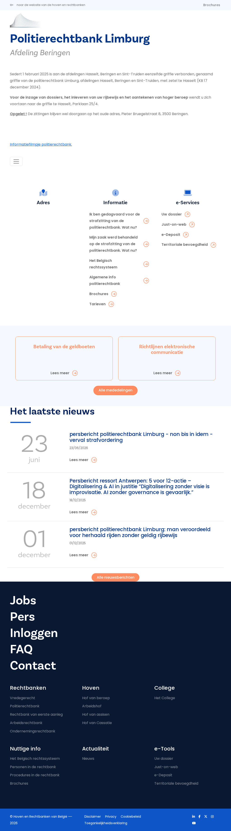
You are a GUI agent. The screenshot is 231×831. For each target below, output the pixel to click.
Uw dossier (163, 758)
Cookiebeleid (131, 816)
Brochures (211, 5)
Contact (33, 666)
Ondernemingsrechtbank (32, 731)
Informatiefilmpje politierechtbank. (41, 144)
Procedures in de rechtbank (35, 775)
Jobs (23, 600)
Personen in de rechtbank (33, 766)
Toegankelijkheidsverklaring (105, 823)
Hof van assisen (95, 714)
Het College (164, 698)
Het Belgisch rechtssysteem (35, 758)
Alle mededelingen (115, 390)
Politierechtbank (24, 706)
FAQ (21, 649)
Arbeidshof (92, 706)
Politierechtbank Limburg (80, 39)
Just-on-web (166, 766)
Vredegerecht (22, 698)
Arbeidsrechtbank (26, 722)
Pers (22, 617)
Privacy (110, 816)
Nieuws (88, 758)
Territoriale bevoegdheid (176, 783)
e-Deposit (163, 775)
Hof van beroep (96, 698)
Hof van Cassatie (97, 722)
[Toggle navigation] (16, 161)
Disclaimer (92, 816)
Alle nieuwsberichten (115, 577)
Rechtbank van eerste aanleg (36, 714)
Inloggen (34, 633)
